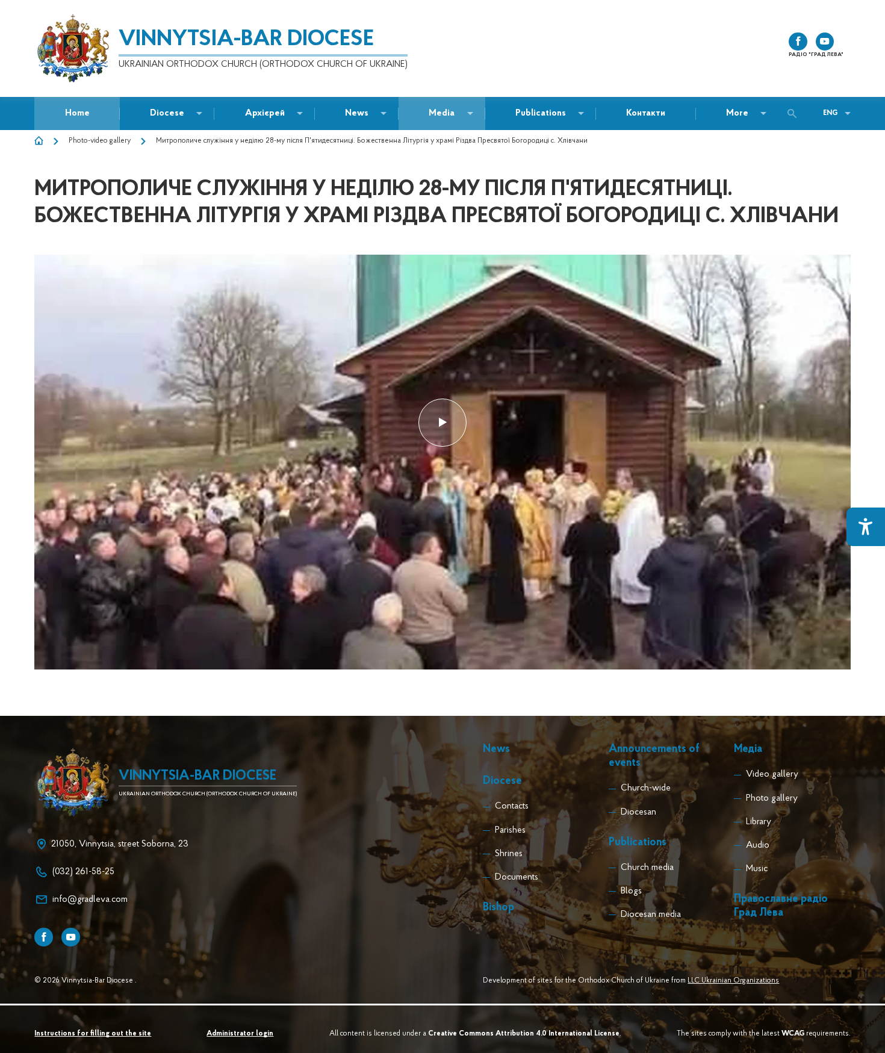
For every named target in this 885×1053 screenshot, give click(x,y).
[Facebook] (43, 937)
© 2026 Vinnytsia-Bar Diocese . (85, 980)
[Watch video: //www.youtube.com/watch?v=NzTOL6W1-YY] (442, 422)
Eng (830, 113)
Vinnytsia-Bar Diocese (246, 40)
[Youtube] (70, 937)
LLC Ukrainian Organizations (733, 980)
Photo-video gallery (100, 140)
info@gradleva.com (90, 899)
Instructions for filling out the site (92, 1033)
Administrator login (239, 1033)
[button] (356, 113)
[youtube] (825, 42)
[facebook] (798, 42)
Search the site (795, 113)
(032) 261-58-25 (83, 872)
